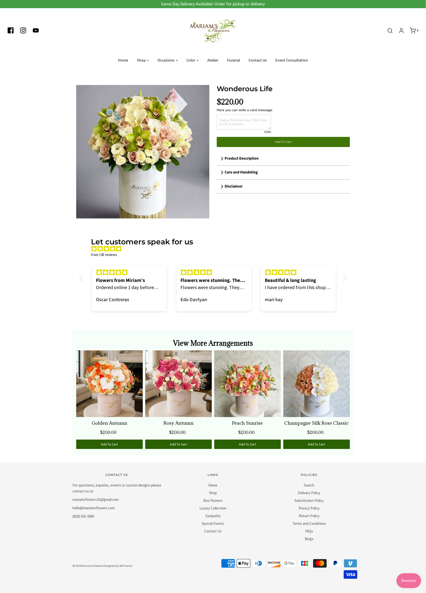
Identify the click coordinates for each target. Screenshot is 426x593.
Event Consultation (291, 60)
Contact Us (257, 60)
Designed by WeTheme (118, 566)
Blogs (309, 538)
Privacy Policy (309, 508)
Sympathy (213, 515)
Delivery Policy (309, 492)
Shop (213, 492)
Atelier (212, 60)
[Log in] (398, 31)
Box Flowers (213, 500)
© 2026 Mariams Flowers (87, 566)
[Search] (387, 31)
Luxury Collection (212, 508)
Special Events (213, 523)
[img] (215, 249)
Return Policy (309, 515)
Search (309, 485)
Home (123, 60)
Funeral (233, 60)
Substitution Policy (309, 500)
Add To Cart (283, 142)
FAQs (309, 531)
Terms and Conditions (309, 523)
